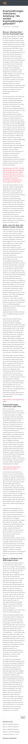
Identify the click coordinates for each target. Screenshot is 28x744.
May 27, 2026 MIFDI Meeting (10, 727)
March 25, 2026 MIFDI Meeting (11, 732)
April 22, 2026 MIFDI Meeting (10, 729)
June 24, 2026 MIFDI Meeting (10, 724)
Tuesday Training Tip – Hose (10, 734)
